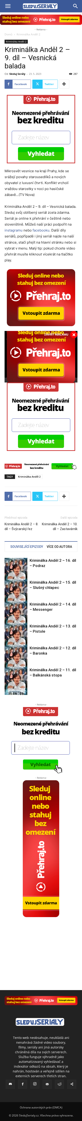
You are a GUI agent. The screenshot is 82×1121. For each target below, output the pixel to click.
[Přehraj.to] (41, 20)
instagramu (14, 230)
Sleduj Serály (17, 73)
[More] (64, 84)
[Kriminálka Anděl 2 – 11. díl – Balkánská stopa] (16, 682)
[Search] (75, 6)
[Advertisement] (41, 945)
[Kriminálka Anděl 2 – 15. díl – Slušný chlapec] (16, 595)
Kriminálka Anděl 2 (28, 34)
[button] (7, 6)
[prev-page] (7, 692)
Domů (8, 34)
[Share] (71, 1084)
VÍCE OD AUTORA (59, 546)
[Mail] (47, 1084)
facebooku (41, 230)
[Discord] (10, 1084)
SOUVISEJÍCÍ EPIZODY (26, 546)
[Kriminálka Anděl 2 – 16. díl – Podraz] (16, 573)
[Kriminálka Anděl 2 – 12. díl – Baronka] (16, 660)
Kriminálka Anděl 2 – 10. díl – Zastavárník (59, 526)
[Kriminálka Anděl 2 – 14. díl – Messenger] (16, 617)
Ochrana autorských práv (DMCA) (41, 1107)
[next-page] (15, 692)
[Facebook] (22, 1084)
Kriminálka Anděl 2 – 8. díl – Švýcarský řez (21, 526)
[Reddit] (59, 1084)
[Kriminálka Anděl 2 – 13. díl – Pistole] (16, 639)
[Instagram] (34, 1084)
